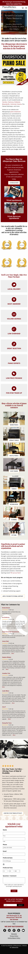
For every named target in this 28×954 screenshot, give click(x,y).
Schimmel (13, 104)
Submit (14, 891)
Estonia (19, 104)
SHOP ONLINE (14, 471)
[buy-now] (14, 464)
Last (4, 841)
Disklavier (17, 102)
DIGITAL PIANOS (14, 455)
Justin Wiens (5, 691)
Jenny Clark (5, 641)
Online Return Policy (14, 938)
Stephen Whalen (6, 657)
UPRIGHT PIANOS (14, 440)
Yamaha (4, 102)
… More (12, 653)
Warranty (14, 934)
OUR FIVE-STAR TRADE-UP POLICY (13, 813)
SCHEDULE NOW (14, 183)
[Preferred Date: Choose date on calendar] (4, 864)
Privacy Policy (14, 936)
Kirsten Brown (6, 607)
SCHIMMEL (14, 519)
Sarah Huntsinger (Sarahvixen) (10, 631)
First (4, 835)
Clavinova (11, 102)
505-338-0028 (14, 919)
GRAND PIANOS (14, 425)
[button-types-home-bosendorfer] (14, 497)
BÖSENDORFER (14, 504)
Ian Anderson (5, 617)
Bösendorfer (6, 104)
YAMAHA (14, 489)
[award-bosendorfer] (21, 245)
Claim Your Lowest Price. (14, 4)
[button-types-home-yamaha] (14, 482)
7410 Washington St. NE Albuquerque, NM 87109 (14, 916)
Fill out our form (15, 573)
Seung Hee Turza (6, 723)
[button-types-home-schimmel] (14, 513)
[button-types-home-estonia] (14, 528)
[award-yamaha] (6, 245)
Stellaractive (15, 947)
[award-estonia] (21, 263)
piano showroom (15, 112)
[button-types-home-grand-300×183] (14, 418)
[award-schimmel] (6, 263)
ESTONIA (14, 535)
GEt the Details (8, 82)
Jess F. (4, 707)
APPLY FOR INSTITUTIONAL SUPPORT (13, 596)
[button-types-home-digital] (14, 449)
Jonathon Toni (6, 673)
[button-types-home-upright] (14, 433)
